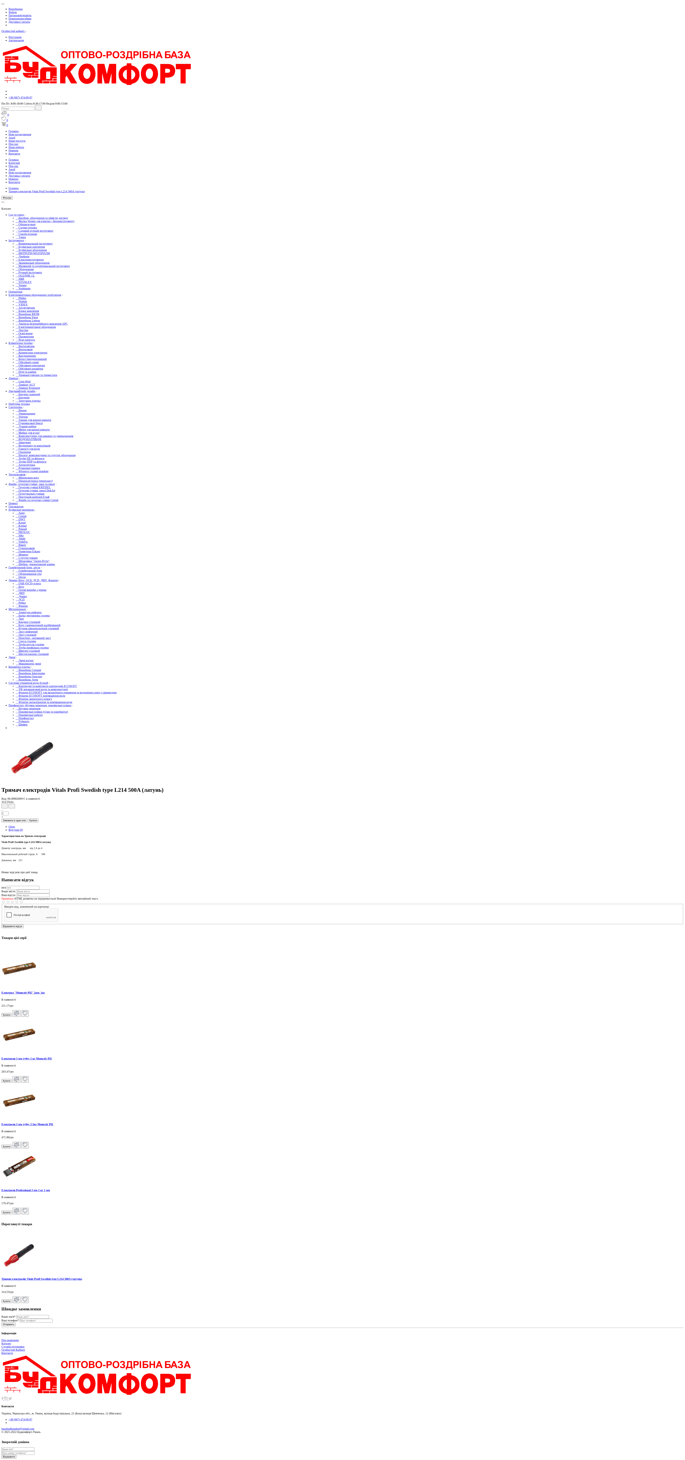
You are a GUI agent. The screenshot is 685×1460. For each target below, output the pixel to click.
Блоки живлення (27, 310)
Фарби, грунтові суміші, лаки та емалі (32, 484)
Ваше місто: (8, 891)
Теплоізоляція (17, 474)
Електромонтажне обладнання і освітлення (35, 294)
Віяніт (21, 545)
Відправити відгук (12, 926)
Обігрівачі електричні (30, 365)
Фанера (22, 605)
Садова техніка (26, 227)
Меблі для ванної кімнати (33, 429)
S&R (20, 278)
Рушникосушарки (28, 468)
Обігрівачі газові (27, 362)
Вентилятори (25, 346)
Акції (12, 137)
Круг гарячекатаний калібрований (38, 625)
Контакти (14, 153)
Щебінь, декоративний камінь (35, 564)
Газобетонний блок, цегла (24, 567)
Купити (33, 820)
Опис (12, 826)
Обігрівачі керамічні (29, 368)
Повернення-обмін (20, 18)
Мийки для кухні (27, 432)
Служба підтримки (12, 1346)
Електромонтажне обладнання (36, 326)
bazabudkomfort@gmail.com (17, 1428)
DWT (20, 519)
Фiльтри (7, 197)
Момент (22, 554)
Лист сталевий (26, 634)
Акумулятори (25, 307)
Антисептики (25, 464)
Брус (20, 586)
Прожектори (25, 336)
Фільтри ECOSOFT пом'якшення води (40, 695)
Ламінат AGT (25, 384)
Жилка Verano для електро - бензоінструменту (45, 221)
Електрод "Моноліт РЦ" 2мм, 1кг (23, 992)
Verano (21, 285)
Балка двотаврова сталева (33, 615)
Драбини (22, 256)
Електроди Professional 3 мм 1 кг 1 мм (25, 1190)
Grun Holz (23, 381)
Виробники (16, 9)
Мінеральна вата (27, 477)
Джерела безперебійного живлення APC (42, 323)
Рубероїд (22, 721)
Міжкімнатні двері (28, 663)
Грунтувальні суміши (30, 493)
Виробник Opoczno (29, 676)
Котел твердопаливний (31, 359)
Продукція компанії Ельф (32, 496)
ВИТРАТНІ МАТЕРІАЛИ (33, 253)
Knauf (21, 522)
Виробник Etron (27, 317)
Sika (20, 535)
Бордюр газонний (28, 394)
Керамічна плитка (19, 666)
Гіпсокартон (16, 506)
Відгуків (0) (16, 829)
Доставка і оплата (19, 21)
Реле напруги (25, 339)
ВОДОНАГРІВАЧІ (28, 439)
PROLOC (23, 532)
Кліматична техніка (20, 343)
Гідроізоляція (25, 548)
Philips (21, 298)
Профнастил (25, 718)
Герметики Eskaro (28, 551)
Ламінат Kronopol (28, 387)
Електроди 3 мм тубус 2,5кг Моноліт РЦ (27, 1124)
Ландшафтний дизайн (22, 391)
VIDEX (22, 304)
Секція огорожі (26, 233)
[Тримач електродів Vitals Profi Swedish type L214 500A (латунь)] (32, 781)
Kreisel (21, 525)
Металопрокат (17, 609)
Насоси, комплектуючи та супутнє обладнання (45, 455)
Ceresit (21, 516)
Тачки (21, 237)
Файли (13, 12)
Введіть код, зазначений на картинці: (26, 906)
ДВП (20, 593)
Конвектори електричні (31, 352)
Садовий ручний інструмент (34, 230)
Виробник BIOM (27, 314)
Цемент (13, 503)
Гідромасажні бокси (29, 423)
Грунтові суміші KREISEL (33, 487)
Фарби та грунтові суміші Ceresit (37, 500)
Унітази (22, 416)
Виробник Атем (27, 679)
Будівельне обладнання (31, 250)
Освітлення (24, 333)
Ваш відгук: (8, 895)
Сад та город (16, 214)
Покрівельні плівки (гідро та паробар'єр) (42, 711)
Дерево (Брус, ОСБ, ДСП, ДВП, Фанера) (33, 580)
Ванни (21, 410)
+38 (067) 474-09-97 (20, 97)
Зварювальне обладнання (32, 262)
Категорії (14, 162)
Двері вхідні (24, 660)
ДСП (20, 599)
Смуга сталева (26, 641)
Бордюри (23, 397)
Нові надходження (20, 134)
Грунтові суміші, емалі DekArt (35, 490)
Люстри (22, 330)
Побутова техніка (19, 403)
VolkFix (22, 541)
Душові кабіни (26, 426)
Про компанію (10, 1340)
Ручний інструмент (29, 272)
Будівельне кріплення (30, 246)
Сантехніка (15, 407)
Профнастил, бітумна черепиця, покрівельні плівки (40, 705)
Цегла (21, 577)
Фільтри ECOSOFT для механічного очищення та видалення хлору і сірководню (66, 692)
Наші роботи (16, 147)
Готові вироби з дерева (31, 589)
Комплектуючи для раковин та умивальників (44, 436)
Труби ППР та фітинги (31, 461)
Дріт (20, 618)
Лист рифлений (27, 631)
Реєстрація (15, 37)
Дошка (21, 596)
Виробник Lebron (28, 320)
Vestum (21, 301)
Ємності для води (28, 448)
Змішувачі (23, 442)
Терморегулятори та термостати (36, 375)
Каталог (6, 1343)
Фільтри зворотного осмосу (34, 698)
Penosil (21, 528)
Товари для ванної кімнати (33, 419)
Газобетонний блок (29, 570)
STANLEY (24, 282)
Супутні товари (27, 557)
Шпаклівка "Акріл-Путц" (33, 561)
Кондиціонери (26, 355)
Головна (14, 131)
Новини (13, 150)
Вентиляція (24, 349)
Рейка (21, 602)
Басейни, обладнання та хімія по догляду (42, 217)
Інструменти (16, 240)
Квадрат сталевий (28, 621)
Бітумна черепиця (28, 708)
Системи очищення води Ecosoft (28, 682)
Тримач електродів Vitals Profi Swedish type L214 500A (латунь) (47, 191)
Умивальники (25, 413)
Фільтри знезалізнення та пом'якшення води (44, 702)
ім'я (3, 887)
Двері (12, 657)
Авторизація (16, 40)
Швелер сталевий (28, 650)
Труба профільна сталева (32, 647)
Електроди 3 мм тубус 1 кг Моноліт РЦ (26, 1058)
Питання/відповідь (20, 15)
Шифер (21, 724)
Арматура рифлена (29, 612)
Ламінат (13, 378)
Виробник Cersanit (28, 670)
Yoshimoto (23, 288)
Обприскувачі (25, 224)
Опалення (23, 452)
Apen (20, 512)
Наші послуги (17, 140)
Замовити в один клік (14, 820)
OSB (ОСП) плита (28, 583)
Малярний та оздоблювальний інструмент (43, 266)
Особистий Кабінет (13, 1349)
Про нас (13, 144)
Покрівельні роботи (29, 714)
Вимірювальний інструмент (34, 243)
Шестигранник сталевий (32, 654)
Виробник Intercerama (30, 673)
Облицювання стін (29, 573)
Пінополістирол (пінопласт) (34, 480)
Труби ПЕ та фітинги (30, 458)
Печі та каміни (26, 371)
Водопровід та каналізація (33, 445)
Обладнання (25, 269)
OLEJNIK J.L (25, 275)
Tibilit (20, 538)
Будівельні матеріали (22, 509)
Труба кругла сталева (30, 644)
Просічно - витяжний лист (33, 638)
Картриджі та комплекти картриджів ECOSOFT (46, 686)
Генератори (15, 291)
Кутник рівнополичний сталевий (37, 628)
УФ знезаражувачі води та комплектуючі (42, 689)
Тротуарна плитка (28, 400)
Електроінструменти (30, 259)
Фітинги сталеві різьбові (32, 471)
